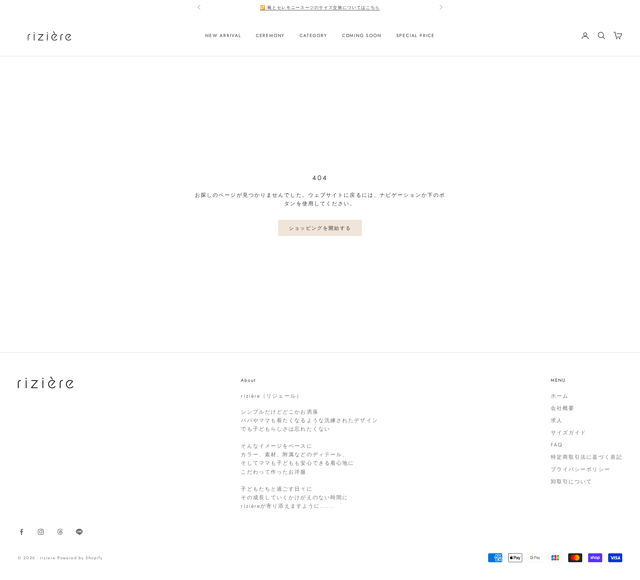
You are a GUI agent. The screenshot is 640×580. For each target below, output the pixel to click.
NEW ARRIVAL (223, 35)
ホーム (560, 396)
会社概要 (562, 408)
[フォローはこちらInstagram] (40, 532)
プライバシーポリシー (580, 469)
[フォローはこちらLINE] (79, 532)
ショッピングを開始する (320, 228)
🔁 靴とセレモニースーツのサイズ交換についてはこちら (320, 7)
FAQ (557, 444)
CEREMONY (270, 35)
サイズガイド (569, 432)
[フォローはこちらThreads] (60, 532)
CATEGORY (313, 35)
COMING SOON (361, 35)
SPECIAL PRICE (415, 35)
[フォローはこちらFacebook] (21, 532)
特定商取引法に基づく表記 (586, 457)
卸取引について (572, 481)
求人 (557, 420)
